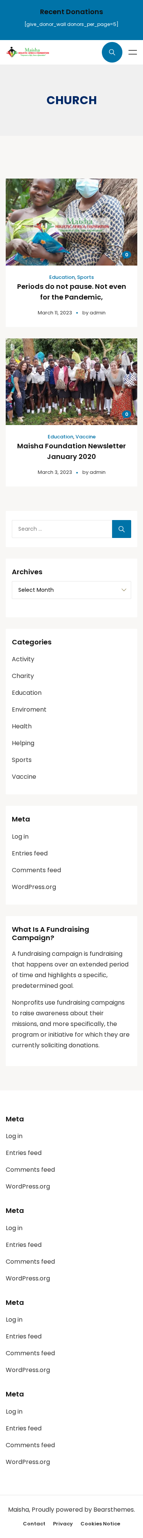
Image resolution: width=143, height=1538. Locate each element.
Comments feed (36, 870)
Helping (23, 743)
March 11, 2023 (55, 312)
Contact (34, 1523)
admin (98, 312)
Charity (23, 676)
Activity (23, 659)
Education (62, 277)
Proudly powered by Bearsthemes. (83, 1509)
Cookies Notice (100, 1523)
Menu (132, 52)
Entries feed (30, 853)
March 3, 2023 (55, 472)
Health (22, 726)
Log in (20, 836)
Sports (85, 277)
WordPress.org (34, 887)
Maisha (18, 1509)
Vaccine (86, 436)
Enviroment (29, 709)
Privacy (63, 1523)
